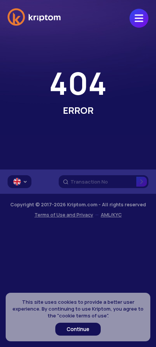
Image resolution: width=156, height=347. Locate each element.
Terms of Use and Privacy (63, 215)
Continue (78, 329)
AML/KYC (111, 215)
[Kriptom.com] (34, 24)
